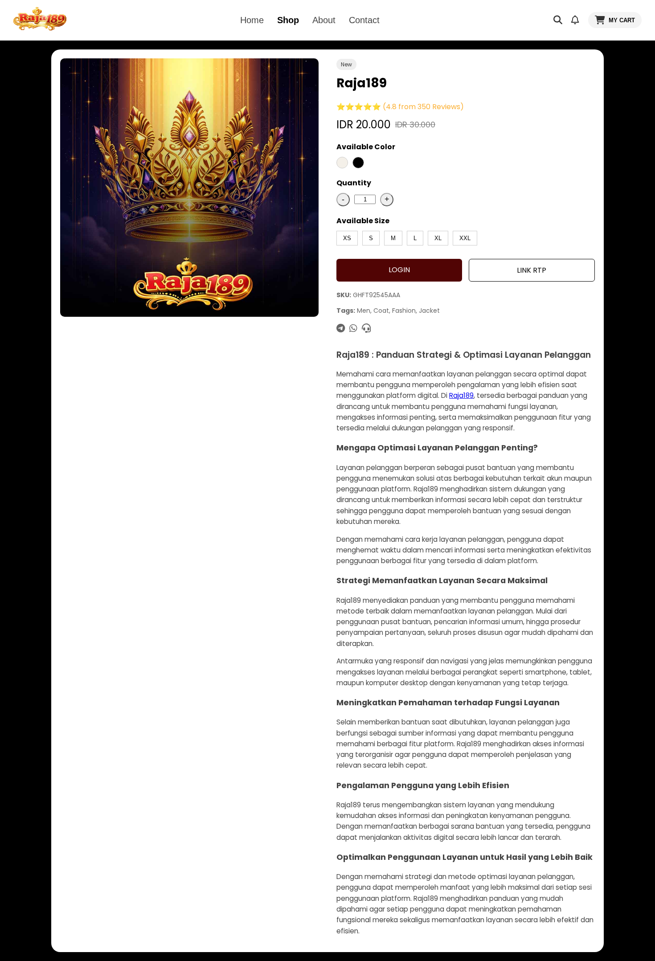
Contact (364, 20)
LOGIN (399, 270)
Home (252, 20)
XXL (465, 238)
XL (438, 238)
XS (347, 238)
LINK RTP (531, 270)
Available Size (362, 221)
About (324, 20)
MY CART (622, 20)
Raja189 (461, 395)
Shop (288, 20)
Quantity (353, 183)
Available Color (365, 147)
